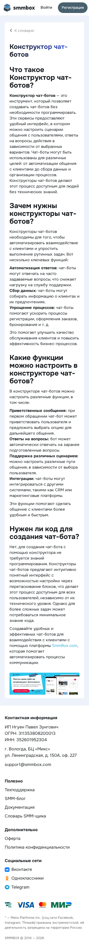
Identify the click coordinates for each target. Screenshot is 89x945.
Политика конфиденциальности (37, 847)
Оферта (12, 838)
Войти (46, 7)
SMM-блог (15, 798)
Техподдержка (20, 789)
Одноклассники (27, 878)
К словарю (24, 30)
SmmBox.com (64, 645)
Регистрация (73, 7)
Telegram (20, 887)
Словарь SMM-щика (25, 816)
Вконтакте (21, 869)
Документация (20, 807)
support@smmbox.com (28, 764)
